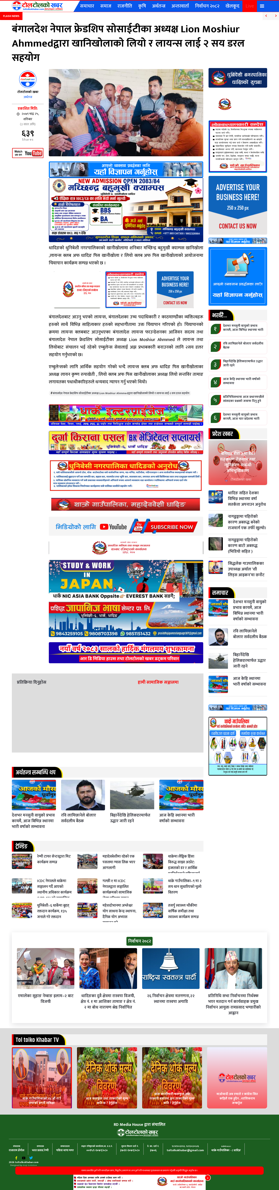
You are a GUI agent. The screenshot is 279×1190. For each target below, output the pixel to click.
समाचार (87, 6)
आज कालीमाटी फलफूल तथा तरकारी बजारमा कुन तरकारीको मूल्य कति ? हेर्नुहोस (172, 1098)
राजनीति (124, 6)
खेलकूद (232, 6)
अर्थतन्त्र (158, 6)
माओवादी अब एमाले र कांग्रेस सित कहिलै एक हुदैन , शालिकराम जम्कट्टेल (237, 1098)
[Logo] (37, 5)
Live (250, 6)
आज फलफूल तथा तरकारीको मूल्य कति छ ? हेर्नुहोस (107, 1101)
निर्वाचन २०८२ (207, 6)
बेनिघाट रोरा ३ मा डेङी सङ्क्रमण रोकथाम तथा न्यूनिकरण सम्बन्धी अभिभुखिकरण (238, 462)
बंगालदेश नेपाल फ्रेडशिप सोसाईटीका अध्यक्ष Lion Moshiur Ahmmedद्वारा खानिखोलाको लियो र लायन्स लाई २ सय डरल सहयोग (121, 393)
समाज (105, 6)
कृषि (142, 6)
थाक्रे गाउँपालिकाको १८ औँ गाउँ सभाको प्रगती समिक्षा (41, 1101)
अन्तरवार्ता (180, 6)
